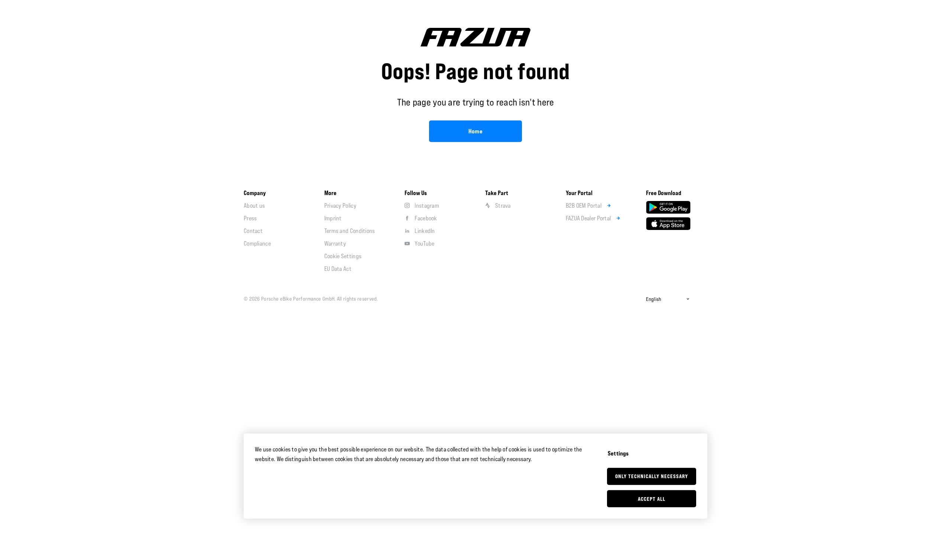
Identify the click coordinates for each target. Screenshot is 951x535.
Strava (503, 205)
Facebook (426, 218)
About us (254, 205)
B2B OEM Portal (583, 205)
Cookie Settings (343, 256)
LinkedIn (425, 230)
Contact (253, 230)
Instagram (427, 205)
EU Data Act (337, 268)
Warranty (335, 243)
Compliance (257, 243)
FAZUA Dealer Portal (588, 218)
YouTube (424, 243)
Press (250, 218)
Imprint (333, 218)
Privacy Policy (340, 205)
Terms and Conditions (349, 230)
